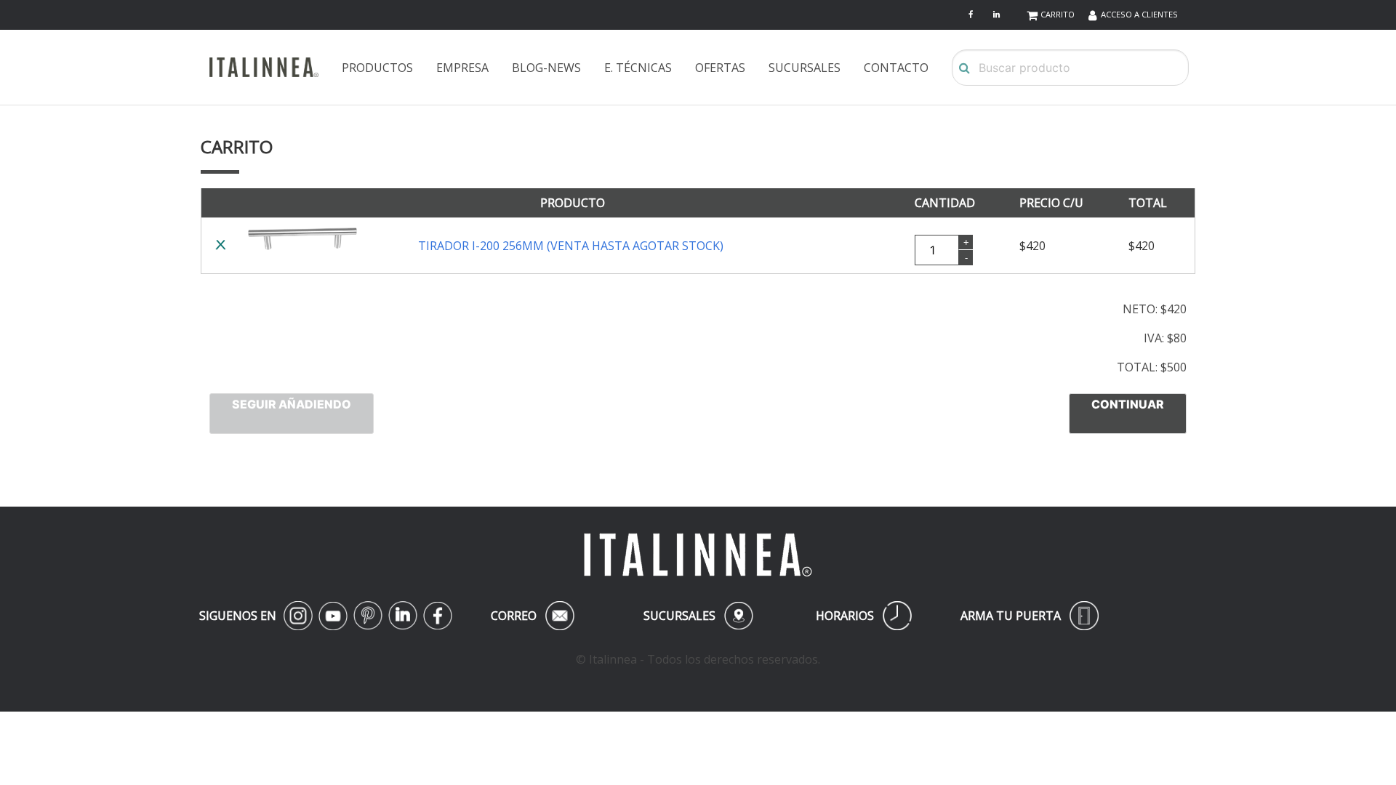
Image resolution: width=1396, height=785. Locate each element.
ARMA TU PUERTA (1029, 616)
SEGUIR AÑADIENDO (291, 404)
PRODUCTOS (377, 68)
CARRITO (1057, 14)
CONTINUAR (1127, 404)
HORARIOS (863, 616)
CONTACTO (896, 68)
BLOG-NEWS (546, 68)
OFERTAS (720, 68)
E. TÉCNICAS (638, 68)
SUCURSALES (805, 68)
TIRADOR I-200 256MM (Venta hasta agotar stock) (570, 246)
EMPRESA (462, 68)
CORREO (530, 616)
